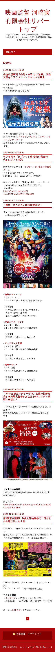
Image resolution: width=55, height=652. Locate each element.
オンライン (11, 598)
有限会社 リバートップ (20, 647)
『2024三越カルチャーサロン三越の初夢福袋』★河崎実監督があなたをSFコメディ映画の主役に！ (26, 396)
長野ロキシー (11, 364)
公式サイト (17, 610)
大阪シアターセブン (14, 322)
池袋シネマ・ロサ (13, 294)
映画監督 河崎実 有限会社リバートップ (27, 21)
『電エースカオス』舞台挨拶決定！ (22, 205)
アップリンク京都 (13, 343)
